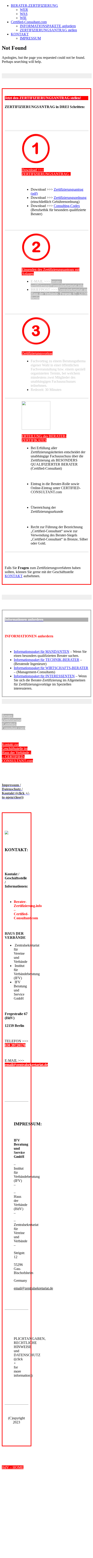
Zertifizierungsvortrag (37, 353)
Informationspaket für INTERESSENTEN (44, 676)
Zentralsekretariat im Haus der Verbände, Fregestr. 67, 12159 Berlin (59, 294)
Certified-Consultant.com (29, 22)
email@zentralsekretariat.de (26, 1065)
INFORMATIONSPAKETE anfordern (48, 26)
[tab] (46, 98)
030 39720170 (15, 1045)
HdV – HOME (12, 1467)
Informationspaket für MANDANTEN (41, 651)
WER (24, 10)
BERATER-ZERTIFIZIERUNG (34, 5)
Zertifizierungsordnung (70, 198)
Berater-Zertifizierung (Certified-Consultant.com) (13, 722)
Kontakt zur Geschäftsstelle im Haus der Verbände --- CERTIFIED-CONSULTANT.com (17, 752)
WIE (23, 18)
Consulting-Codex (67, 206)
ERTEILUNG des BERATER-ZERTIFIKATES (44, 438)
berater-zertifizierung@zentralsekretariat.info (57, 283)
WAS (24, 14)
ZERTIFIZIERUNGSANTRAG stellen (48, 30)
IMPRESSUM (30, 38)
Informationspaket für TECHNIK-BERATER (46, 660)
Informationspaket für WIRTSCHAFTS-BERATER (51, 668)
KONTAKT (20, 34)
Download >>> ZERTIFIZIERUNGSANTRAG (46, 172)
